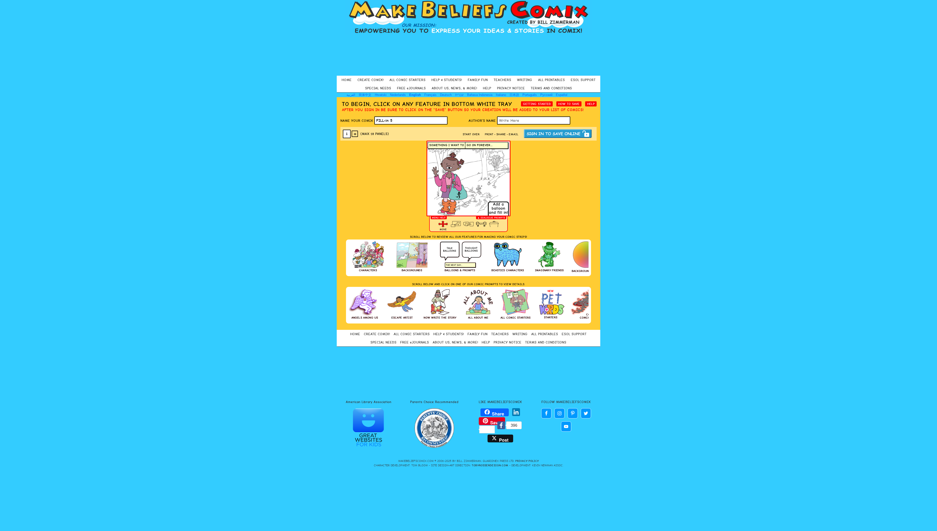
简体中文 (365, 95)
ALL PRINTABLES (551, 80)
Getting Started (537, 104)
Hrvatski (381, 95)
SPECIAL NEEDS (378, 88)
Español (561, 95)
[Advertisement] (468, 54)
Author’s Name (482, 120)
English (415, 95)
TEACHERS (502, 80)
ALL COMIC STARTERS (407, 80)
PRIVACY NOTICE (511, 88)
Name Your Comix (357, 120)
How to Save (569, 104)
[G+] (506, 412)
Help (591, 104)
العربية (350, 95)
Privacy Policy (527, 461)
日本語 (514, 95)
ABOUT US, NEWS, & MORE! (454, 88)
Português (529, 95)
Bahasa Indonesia (479, 95)
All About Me (478, 317)
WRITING (524, 80)
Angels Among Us (364, 317)
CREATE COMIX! (370, 80)
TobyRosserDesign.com (490, 465)
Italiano (501, 95)
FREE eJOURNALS (411, 88)
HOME (347, 80)
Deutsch (446, 95)
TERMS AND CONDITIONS (551, 88)
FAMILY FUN (478, 80)
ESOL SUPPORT (583, 80)
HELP (487, 88)
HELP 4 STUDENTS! (446, 80)
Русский (546, 95)
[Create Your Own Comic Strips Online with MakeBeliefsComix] (468, 17)
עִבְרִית (459, 95)
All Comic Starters (515, 317)
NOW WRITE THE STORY (440, 317)
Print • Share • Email (501, 134)
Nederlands (398, 95)
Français (430, 95)
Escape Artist (402, 317)
